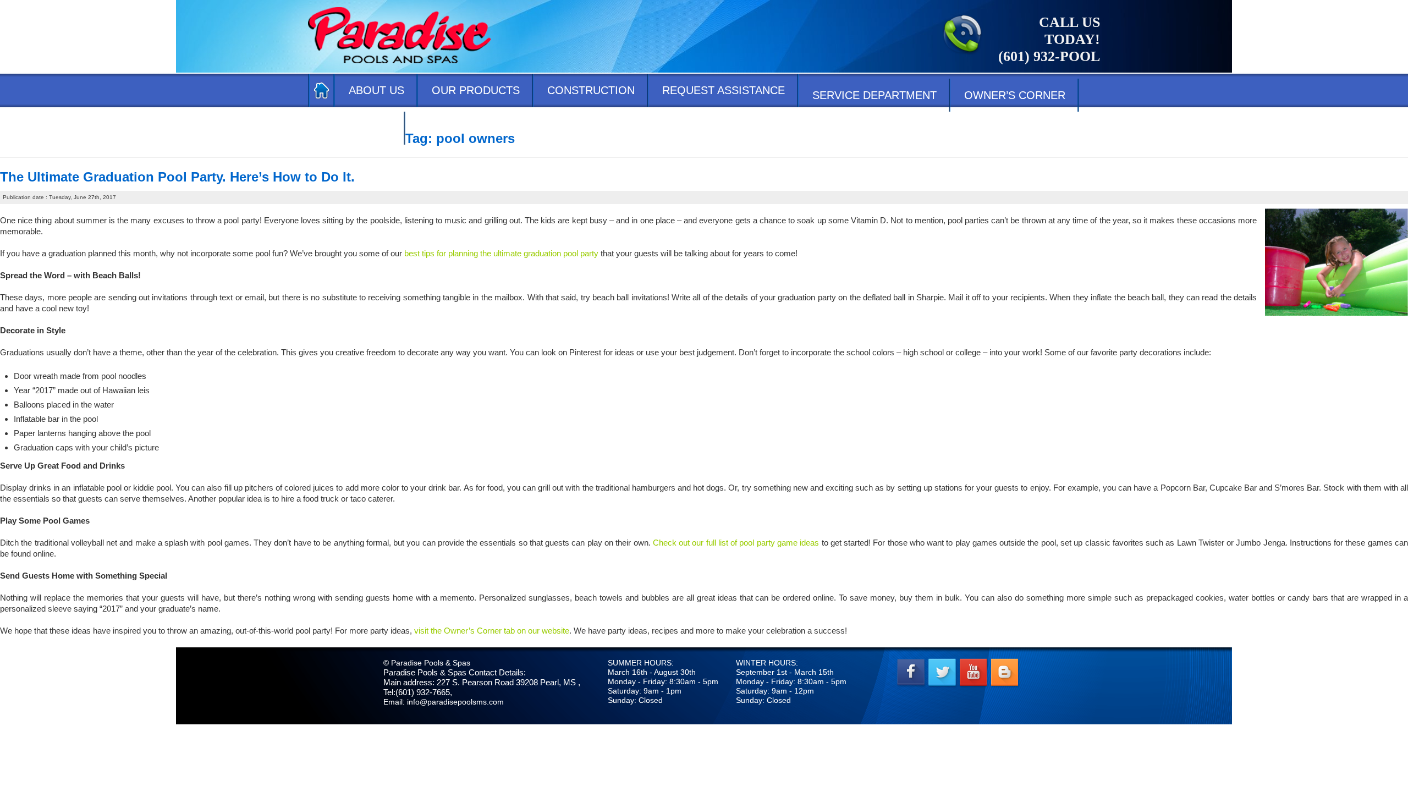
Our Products (476, 90)
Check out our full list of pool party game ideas (736, 542)
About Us (376, 90)
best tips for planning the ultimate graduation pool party (501, 253)
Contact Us (357, 128)
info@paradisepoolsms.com (455, 701)
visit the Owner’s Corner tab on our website (491, 630)
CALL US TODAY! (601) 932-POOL (1049, 39)
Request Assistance (723, 90)
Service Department (874, 95)
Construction (591, 90)
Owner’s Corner (1014, 95)
